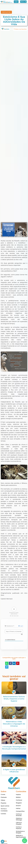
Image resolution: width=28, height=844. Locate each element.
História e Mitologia (19, 819)
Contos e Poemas (19, 827)
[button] (24, 840)
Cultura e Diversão (19, 814)
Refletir (18, 797)
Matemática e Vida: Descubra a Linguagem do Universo (14, 724)
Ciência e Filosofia (19, 823)
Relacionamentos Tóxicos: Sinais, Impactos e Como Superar (14, 699)
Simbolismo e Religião (20, 832)
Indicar (18, 808)
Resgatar (19, 803)
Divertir (18, 805)
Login (21, 626)
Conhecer (19, 800)
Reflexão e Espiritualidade (21, 836)
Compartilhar (20, 811)
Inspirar (18, 794)
